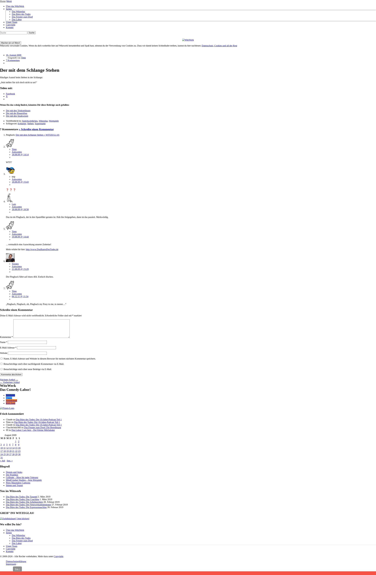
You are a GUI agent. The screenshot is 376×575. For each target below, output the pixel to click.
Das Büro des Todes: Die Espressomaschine (26, 507)
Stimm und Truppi (14, 485)
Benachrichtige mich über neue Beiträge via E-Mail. (28, 369)
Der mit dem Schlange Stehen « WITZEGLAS (37, 135)
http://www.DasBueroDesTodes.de (42, 249)
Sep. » (10, 460)
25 (4, 454)
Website (3, 353)
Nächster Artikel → (9, 379)
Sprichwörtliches (30, 121)
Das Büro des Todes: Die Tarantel (21, 496)
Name (3, 342)
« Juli (2, 460)
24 (1, 454)
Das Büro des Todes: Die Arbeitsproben (24, 502)
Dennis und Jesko (14, 472)
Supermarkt (40, 123)
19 (7, 451)
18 (4, 451)
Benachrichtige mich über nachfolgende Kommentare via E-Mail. (34, 364)
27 (10, 454)
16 (19, 448)
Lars (14, 204)
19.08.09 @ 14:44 (20, 237)
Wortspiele (54, 121)
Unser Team (11, 22)
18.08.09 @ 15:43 (20, 182)
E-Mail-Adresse (8, 347)
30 (19, 454)
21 (13, 451)
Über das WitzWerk (15, 6)
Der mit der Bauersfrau (16, 113)
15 (16, 448)
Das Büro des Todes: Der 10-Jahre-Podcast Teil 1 (39, 419)
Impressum (11, 564)
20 (10, 451)
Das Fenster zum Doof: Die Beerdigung (42, 427)
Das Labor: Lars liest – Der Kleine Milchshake (33, 430)
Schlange (22, 123)
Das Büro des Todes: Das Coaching (22, 499)
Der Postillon (12, 475)
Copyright (10, 25)
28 (13, 454)
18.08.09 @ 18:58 (20, 209)
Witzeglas (43, 121)
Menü (9, 1)
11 (4, 448)
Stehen (30, 123)
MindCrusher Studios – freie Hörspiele (24, 480)
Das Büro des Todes (21, 14)
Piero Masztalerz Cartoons (18, 482)
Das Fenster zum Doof (22, 17)
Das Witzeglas (18, 11)
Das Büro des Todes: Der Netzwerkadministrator (28, 504)
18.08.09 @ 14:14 (20, 154)
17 (1, 451)
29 (16, 454)
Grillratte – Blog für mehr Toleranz (22, 477)
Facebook (10, 395)
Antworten (17, 152)
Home (3, 1)
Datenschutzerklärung (16, 561)
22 (16, 451)
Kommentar (6, 337)
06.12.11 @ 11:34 (20, 296)
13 (10, 448)
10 (1, 448)
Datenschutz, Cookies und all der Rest (219, 45)
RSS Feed (10, 403)
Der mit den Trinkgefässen (18, 110)
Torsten (15, 264)
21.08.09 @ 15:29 (20, 269)
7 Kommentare (13, 60)
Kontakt (9, 27)
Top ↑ (17, 569)
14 (13, 448)
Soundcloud (11, 400)
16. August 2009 (13, 55)
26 (7, 454)
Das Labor (17, 19)
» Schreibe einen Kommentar (36, 129)
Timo (23, 57)
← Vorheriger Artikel (10, 382)
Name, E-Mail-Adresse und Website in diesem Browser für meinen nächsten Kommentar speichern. (50, 358)
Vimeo (9, 398)
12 (7, 448)
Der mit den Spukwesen (17, 116)
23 (19, 451)
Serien (9, 9)
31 (1, 457)
